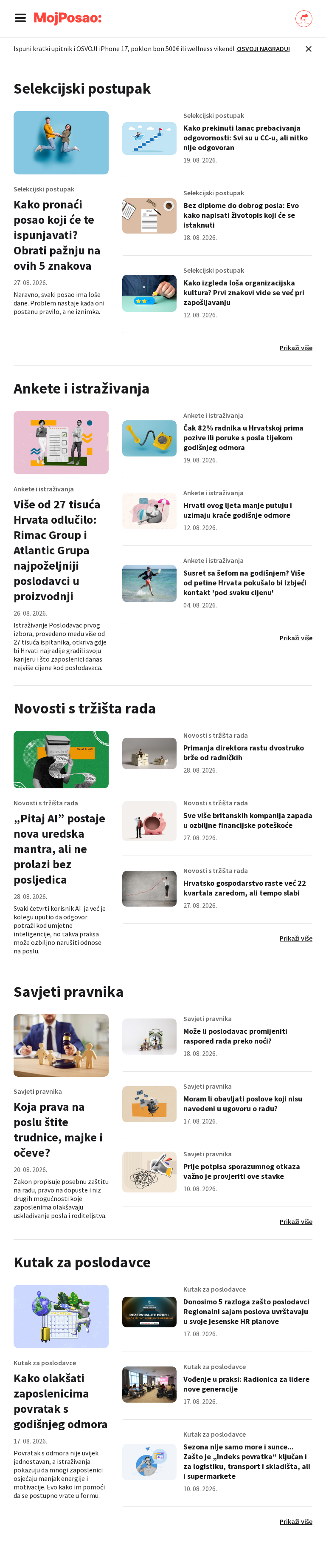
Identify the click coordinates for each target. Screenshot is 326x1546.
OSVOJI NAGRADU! (263, 48)
